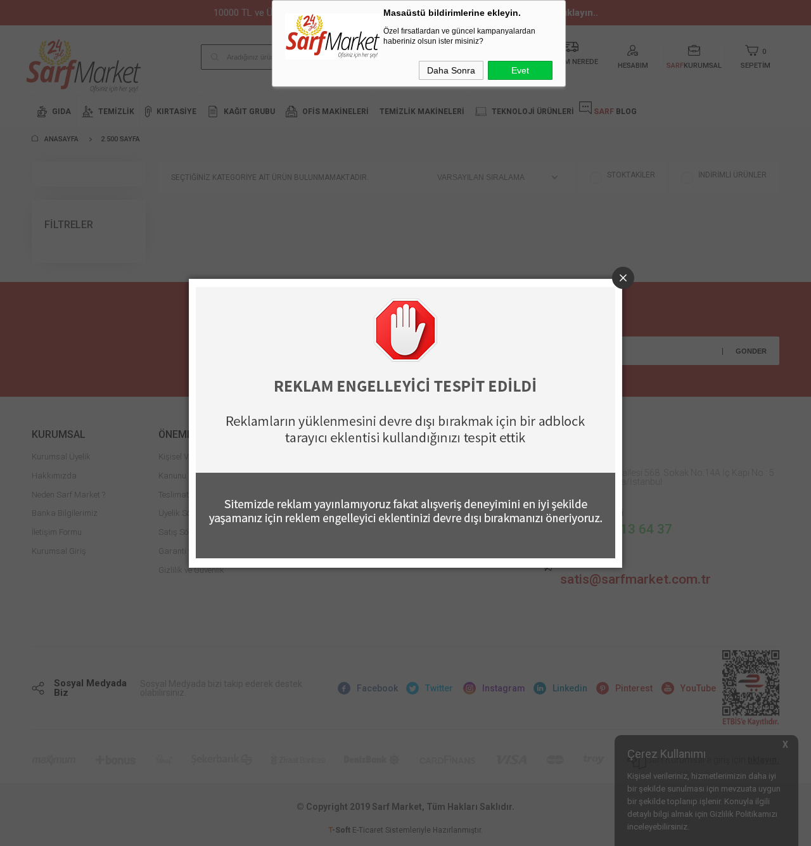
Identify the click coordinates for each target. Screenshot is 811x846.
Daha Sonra (451, 70)
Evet (520, 70)
